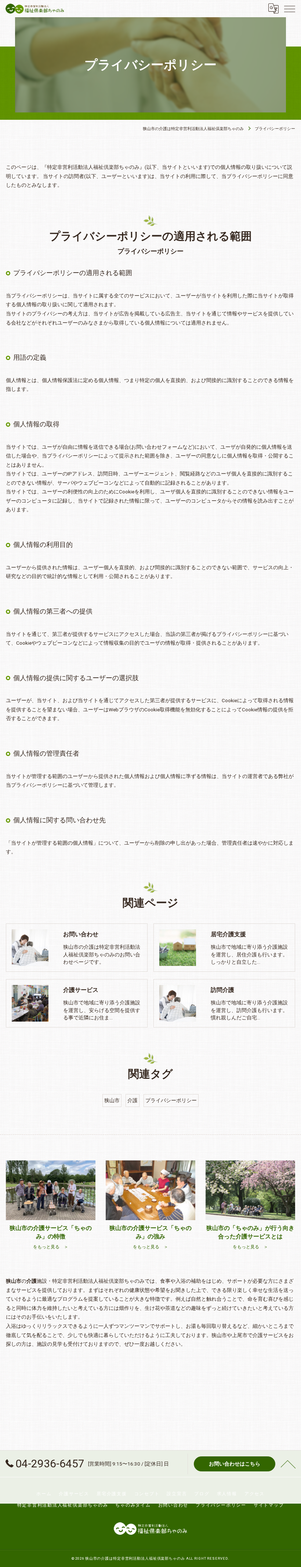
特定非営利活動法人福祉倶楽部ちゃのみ (62, 1505)
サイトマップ (269, 1505)
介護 (132, 1100)
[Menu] (290, 8)
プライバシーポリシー (171, 1100)
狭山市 (112, 1100)
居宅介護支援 (112, 1493)
